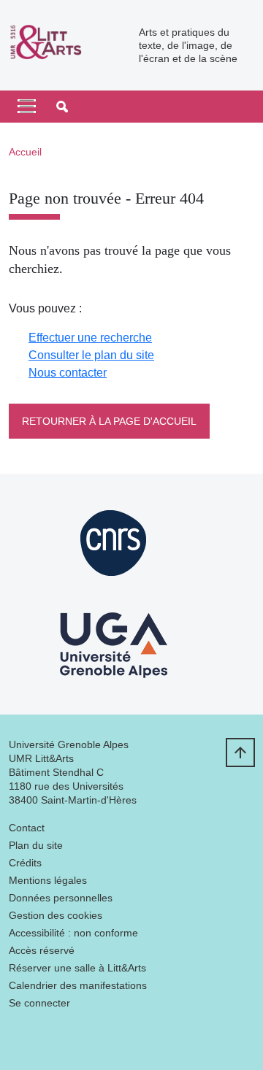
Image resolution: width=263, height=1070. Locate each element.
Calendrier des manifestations (78, 985)
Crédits (25, 863)
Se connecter (39, 1003)
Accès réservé (42, 950)
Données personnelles (61, 898)
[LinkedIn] (19, 1037)
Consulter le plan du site (91, 355)
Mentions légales (48, 880)
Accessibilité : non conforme (73, 933)
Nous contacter (67, 372)
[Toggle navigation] (27, 107)
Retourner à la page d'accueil (109, 421)
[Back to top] (240, 752)
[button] (62, 107)
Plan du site (36, 845)
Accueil (25, 152)
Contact (27, 828)
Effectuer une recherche (90, 337)
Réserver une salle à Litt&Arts (77, 968)
